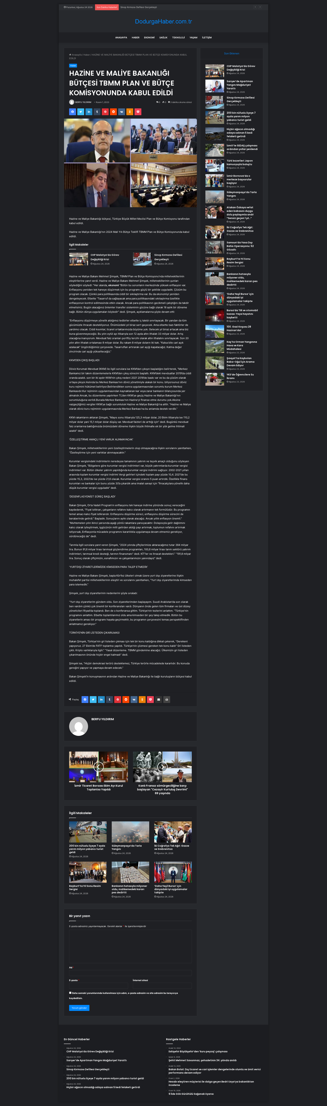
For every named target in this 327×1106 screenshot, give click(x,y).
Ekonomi (149, 37)
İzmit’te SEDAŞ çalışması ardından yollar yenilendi (242, 147)
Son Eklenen (231, 53)
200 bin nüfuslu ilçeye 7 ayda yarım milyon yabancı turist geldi (153, 7)
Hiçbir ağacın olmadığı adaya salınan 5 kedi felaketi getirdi (241, 132)
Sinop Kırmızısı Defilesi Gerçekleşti (241, 99)
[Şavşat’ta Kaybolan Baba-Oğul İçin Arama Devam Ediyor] (214, 363)
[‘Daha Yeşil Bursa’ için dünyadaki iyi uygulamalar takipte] (173, 872)
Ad (71, 967)
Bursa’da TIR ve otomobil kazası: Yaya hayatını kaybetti (242, 314)
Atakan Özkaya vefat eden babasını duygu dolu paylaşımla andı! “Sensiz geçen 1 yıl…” (240, 213)
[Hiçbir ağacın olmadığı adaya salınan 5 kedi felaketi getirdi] (214, 133)
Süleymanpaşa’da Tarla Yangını (127, 847)
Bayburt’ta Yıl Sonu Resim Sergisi (85, 887)
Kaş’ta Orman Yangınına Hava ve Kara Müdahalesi (242, 345)
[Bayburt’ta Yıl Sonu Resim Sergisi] (88, 872)
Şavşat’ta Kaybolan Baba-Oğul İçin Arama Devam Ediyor (240, 362)
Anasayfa (121, 37)
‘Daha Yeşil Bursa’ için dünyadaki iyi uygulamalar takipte (170, 889)
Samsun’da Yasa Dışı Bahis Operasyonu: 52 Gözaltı (240, 246)
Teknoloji (178, 37)
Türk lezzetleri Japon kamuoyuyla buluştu (240, 162)
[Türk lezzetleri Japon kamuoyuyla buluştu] (214, 165)
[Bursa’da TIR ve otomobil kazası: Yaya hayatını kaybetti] (214, 315)
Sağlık (163, 37)
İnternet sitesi (140, 980)
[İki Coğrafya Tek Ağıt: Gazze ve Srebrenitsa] (173, 832)
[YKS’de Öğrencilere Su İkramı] (214, 379)
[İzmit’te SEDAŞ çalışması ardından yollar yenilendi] (214, 150)
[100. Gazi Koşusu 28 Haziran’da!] (214, 331)
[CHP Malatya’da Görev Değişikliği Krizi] (78, 259)
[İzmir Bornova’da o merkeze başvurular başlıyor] (214, 180)
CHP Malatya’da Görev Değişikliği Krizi (241, 67)
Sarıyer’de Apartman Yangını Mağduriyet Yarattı (240, 85)
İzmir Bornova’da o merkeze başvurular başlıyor (239, 179)
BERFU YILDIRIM (83, 102)
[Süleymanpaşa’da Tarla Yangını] (130, 832)
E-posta (74, 980)
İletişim (207, 37)
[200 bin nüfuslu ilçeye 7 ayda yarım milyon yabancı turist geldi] (88, 832)
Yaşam (193, 37)
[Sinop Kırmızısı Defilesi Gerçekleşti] (142, 259)
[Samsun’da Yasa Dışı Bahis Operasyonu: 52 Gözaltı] (214, 247)
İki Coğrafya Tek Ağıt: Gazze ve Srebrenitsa (171, 847)
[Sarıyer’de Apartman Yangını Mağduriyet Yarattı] (214, 86)
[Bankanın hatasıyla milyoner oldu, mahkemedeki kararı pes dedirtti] (130, 872)
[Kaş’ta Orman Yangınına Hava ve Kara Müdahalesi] (214, 346)
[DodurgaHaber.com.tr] (163, 21)
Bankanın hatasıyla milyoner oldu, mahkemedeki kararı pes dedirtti (129, 889)
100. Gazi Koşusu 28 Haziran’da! (239, 328)
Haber (135, 37)
